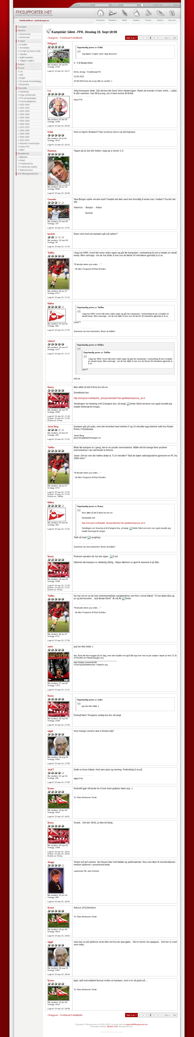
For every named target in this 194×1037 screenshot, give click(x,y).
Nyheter (22, 30)
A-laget (21, 41)
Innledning (24, 92)
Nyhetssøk (25, 37)
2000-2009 (24, 137)
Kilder (22, 150)
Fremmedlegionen (28, 101)
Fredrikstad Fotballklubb (71, 38)
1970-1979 (24, 127)
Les (21, 71)
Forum (21, 68)
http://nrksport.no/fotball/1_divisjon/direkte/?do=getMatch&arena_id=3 (109, 398)
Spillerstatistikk (26, 57)
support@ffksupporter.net (136, 1024)
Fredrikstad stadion (28, 167)
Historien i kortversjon (30, 143)
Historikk (22, 88)
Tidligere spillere (27, 61)
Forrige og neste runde (30, 51)
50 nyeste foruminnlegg (30, 81)
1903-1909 (24, 104)
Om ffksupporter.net (28, 173)
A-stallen (23, 44)
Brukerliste (24, 84)
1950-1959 (24, 121)
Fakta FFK (24, 146)
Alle (174, 38)
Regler (23, 78)
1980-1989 (24, 130)
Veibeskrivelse (26, 170)
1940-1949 (24, 117)
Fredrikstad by (26, 163)
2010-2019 (24, 140)
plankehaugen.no (42, 20)
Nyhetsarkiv (25, 34)
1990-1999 (24, 134)
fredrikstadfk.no (26, 20)
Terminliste (24, 48)
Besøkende (23, 153)
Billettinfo (23, 157)
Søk (21, 75)
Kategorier (53, 38)
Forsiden (22, 27)
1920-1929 (24, 111)
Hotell (22, 160)
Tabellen (23, 54)
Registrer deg (167, 5)
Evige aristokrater (28, 95)
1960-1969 (24, 124)
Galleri (21, 64)
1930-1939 (24, 114)
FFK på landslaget (28, 98)
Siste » (167, 38)
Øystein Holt (112, 1026)
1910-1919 (24, 108)
